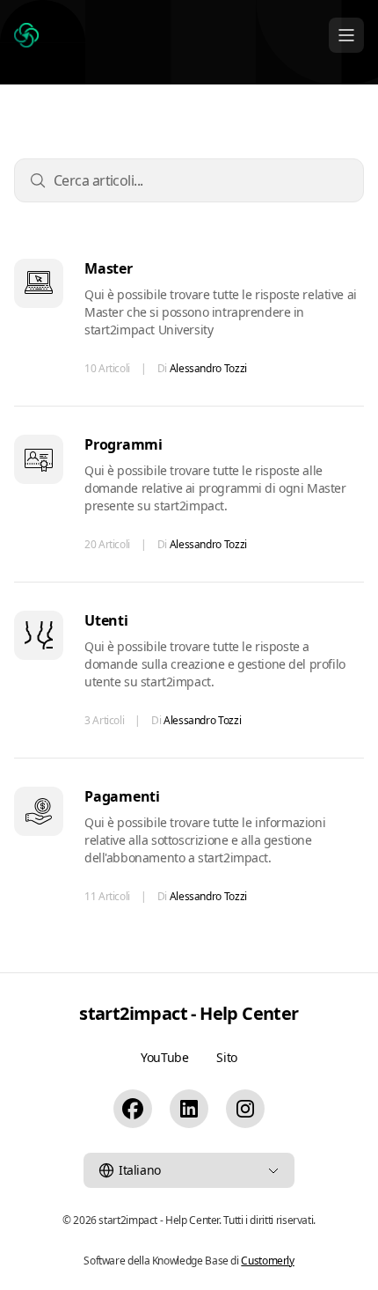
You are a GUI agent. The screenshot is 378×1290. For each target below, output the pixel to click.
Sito (226, 1057)
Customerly (267, 1260)
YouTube (164, 1057)
